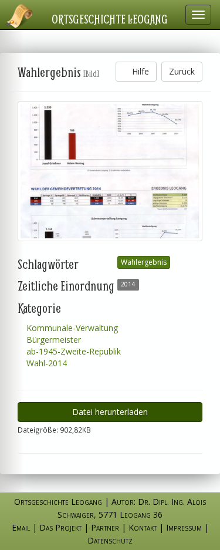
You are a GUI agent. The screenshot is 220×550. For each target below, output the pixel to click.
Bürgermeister (52, 339)
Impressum (184, 527)
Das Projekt (60, 527)
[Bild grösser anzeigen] (110, 171)
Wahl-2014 (45, 363)
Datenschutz (110, 540)
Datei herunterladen (110, 411)
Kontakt (142, 527)
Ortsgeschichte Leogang (110, 18)
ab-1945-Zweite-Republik (72, 351)
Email (21, 527)
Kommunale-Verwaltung (71, 327)
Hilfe (139, 71)
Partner (105, 527)
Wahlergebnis (144, 262)
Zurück (182, 71)
